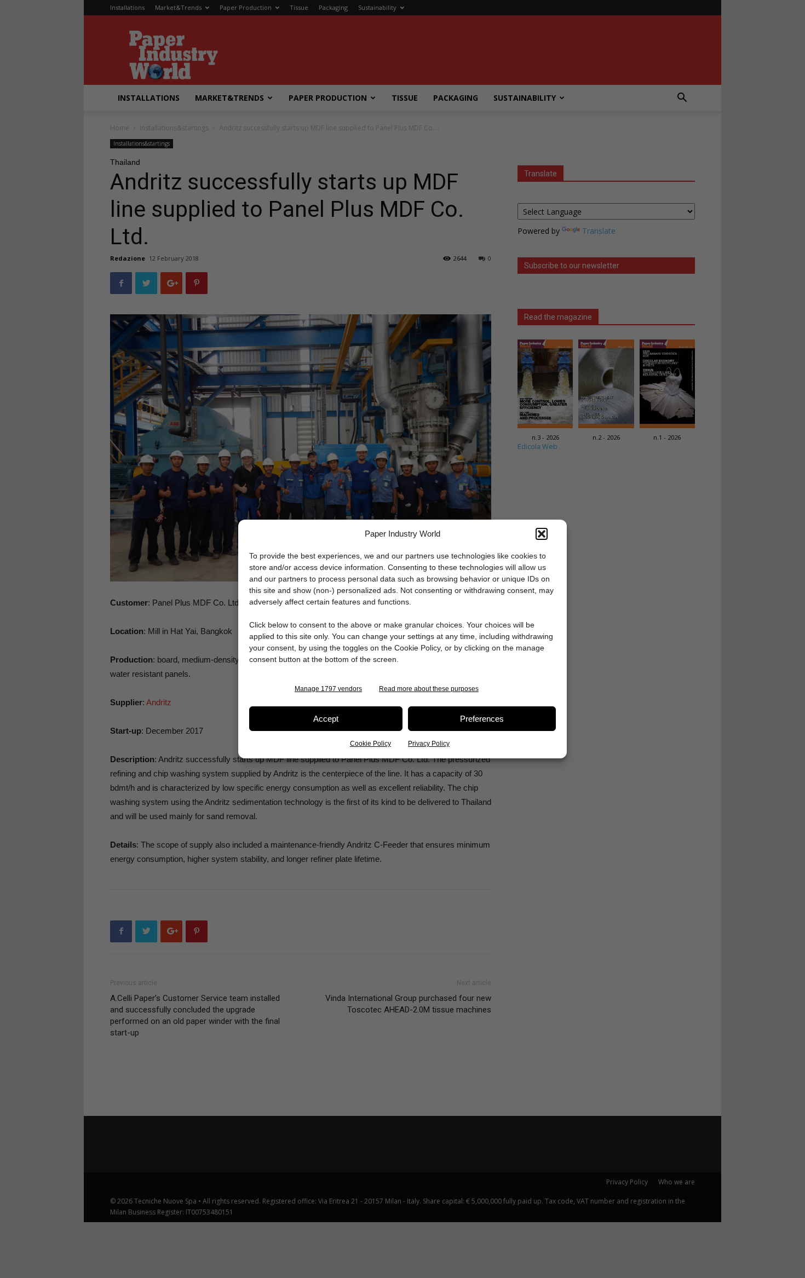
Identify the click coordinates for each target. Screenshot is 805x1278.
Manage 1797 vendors (328, 689)
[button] (541, 533)
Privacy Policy (429, 743)
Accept (325, 718)
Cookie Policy (370, 743)
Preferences (482, 718)
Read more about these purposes (429, 689)
